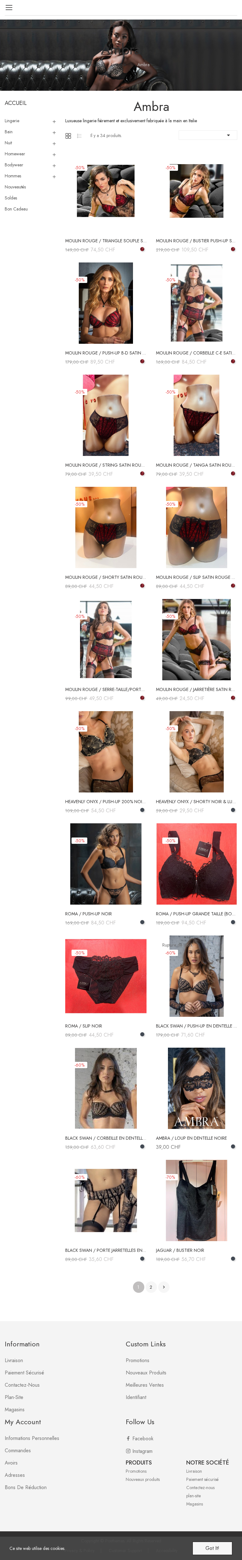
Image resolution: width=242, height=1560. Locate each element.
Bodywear (14, 165)
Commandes (18, 1450)
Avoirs (11, 1462)
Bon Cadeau (16, 209)
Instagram (142, 1451)
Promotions (137, 1360)
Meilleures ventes (145, 1385)
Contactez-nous (22, 1385)
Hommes (13, 176)
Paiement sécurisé (24, 1372)
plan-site (14, 1397)
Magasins (15, 1409)
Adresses (15, 1475)
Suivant (164, 1287)
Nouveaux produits (146, 1372)
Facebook (142, 1438)
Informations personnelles (32, 1438)
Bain (9, 132)
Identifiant (136, 1397)
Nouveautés (15, 187)
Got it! (212, 1548)
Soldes (11, 198)
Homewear (15, 154)
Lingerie (12, 121)
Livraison (14, 1360)
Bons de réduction (26, 1487)
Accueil (16, 103)
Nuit (8, 143)
